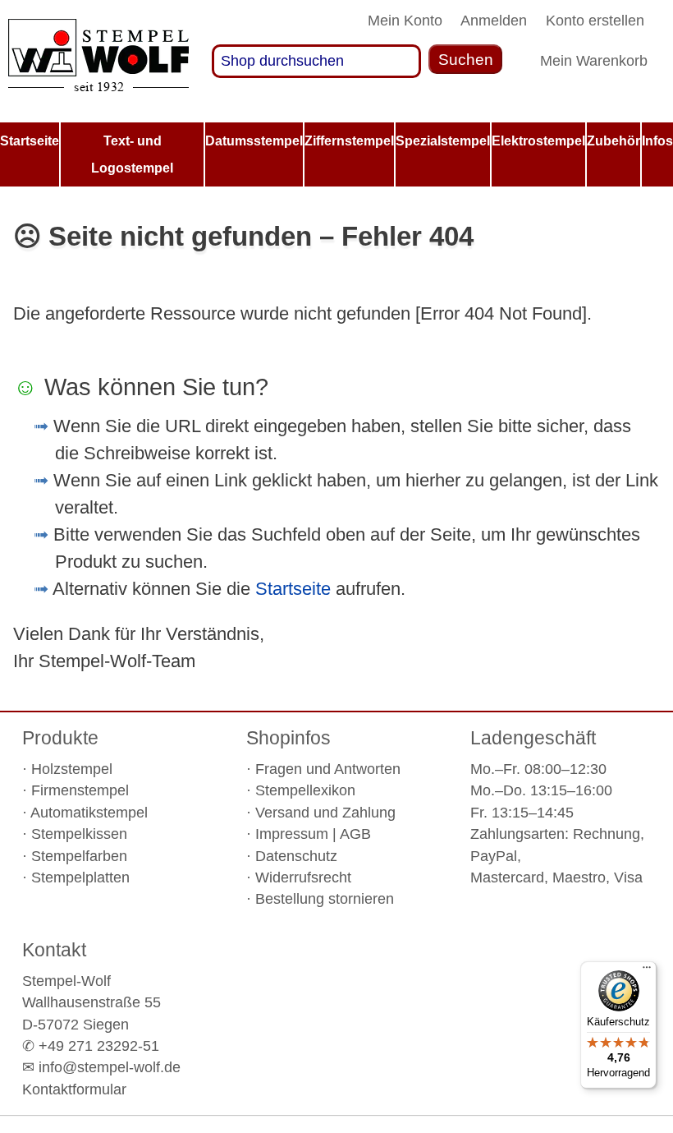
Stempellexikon (305, 790)
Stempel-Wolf (66, 981)
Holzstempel (71, 769)
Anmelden (493, 20)
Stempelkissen (79, 834)
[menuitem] (29, 140)
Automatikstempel (89, 812)
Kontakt (54, 949)
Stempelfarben (79, 856)
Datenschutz (296, 856)
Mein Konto (405, 20)
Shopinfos (288, 737)
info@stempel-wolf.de (110, 1067)
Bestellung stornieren (324, 899)
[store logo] (98, 61)
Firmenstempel (80, 790)
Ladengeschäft (533, 737)
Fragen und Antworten (328, 769)
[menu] (336, 154)
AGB (355, 834)
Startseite (293, 588)
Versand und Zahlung (325, 812)
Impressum (291, 834)
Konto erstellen (595, 20)
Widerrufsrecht (303, 877)
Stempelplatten (80, 877)
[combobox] (317, 61)
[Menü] (647, 971)
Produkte (60, 737)
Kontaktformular (74, 1089)
